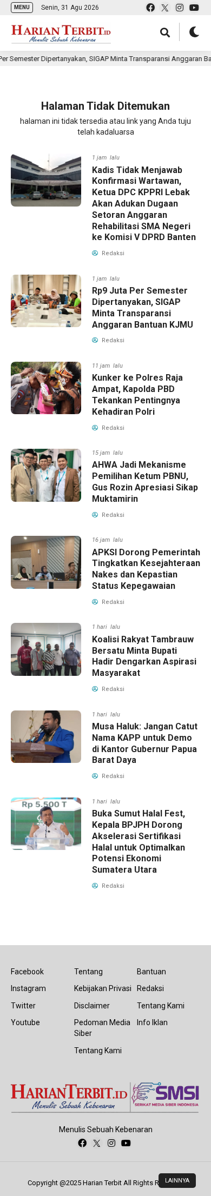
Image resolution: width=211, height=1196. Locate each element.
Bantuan (151, 971)
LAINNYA (177, 1180)
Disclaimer (92, 1005)
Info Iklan (152, 1022)
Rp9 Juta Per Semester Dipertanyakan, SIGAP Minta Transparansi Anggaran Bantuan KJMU (142, 307)
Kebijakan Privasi (102, 988)
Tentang (88, 971)
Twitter (23, 1005)
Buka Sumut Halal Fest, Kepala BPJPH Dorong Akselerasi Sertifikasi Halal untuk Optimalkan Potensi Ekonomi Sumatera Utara (138, 841)
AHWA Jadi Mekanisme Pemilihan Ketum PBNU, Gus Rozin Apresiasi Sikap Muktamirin (145, 481)
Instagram (28, 988)
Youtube (25, 1022)
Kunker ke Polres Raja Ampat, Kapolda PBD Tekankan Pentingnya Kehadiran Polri (137, 394)
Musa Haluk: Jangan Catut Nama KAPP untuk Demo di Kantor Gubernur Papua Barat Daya (144, 743)
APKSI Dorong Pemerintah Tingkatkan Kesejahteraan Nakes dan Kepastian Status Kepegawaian (146, 569)
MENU (22, 7)
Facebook (27, 971)
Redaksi (150, 988)
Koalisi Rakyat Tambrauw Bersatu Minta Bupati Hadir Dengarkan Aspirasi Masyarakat (144, 656)
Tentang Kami (98, 1050)
